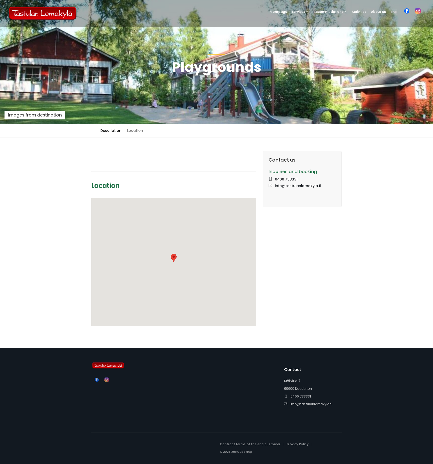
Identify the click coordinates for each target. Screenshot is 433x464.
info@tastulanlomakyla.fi (297, 185)
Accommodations (328, 11)
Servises (298, 11)
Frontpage (278, 11)
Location (135, 130)
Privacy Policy (297, 444)
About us (378, 11)
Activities (359, 11)
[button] (174, 258)
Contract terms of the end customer (250, 444)
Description (110, 130)
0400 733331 (285, 179)
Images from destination (35, 115)
